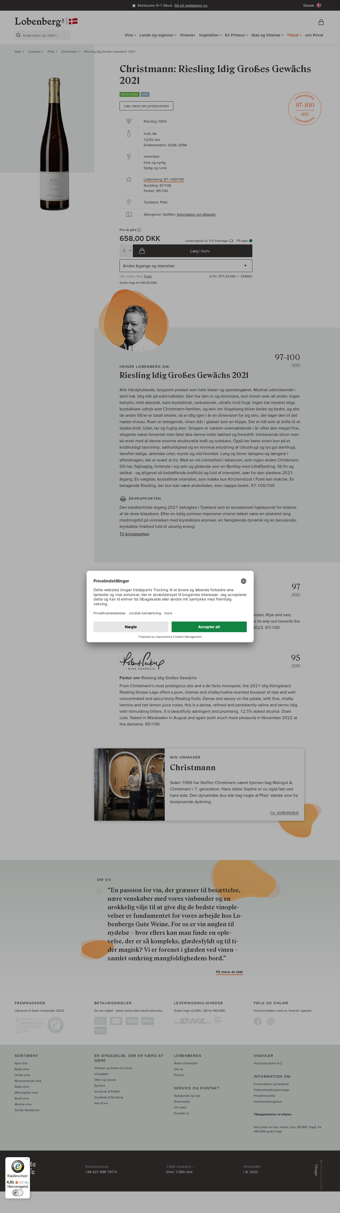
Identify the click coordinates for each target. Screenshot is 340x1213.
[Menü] (27, 1160)
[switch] (17, 1193)
